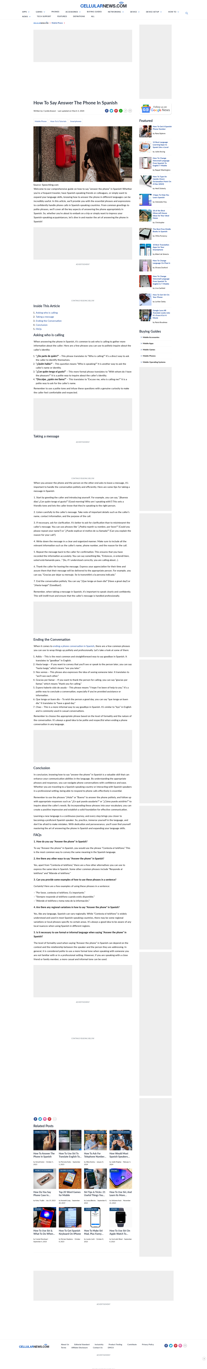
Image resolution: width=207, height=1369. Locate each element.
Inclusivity (99, 1345)
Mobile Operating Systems (154, 362)
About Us (65, 1345)
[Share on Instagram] (45, 1119)
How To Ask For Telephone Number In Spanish (94, 1156)
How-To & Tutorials (58, 121)
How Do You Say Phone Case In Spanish (42, 1195)
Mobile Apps (148, 343)
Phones (55, 12)
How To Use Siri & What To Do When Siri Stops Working (43, 1234)
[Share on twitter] (111, 111)
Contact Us (98, 1348)
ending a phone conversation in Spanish (73, 646)
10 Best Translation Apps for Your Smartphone (161, 247)
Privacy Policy (148, 1345)
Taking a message (45, 317)
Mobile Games (149, 350)
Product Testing (115, 1345)
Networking (114, 12)
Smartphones (75, 121)
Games (39, 12)
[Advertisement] (103, 1362)
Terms (63, 1348)
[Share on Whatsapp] (121, 111)
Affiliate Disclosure (79, 1348)
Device (133, 12)
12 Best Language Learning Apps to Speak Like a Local (160, 144)
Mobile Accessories (151, 337)
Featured (62, 16)
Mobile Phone (40, 121)
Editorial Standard (81, 1345)
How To (172, 12)
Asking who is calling (47, 313)
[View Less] (55, 1119)
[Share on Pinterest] (116, 111)
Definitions (79, 16)
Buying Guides (94, 12)
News (25, 16)
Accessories (72, 12)
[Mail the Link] (130, 111)
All (93, 16)
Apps (24, 12)
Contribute (132, 1345)
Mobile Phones (149, 356)
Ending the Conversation (49, 321)
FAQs (39, 329)
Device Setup (152, 12)
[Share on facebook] (107, 111)
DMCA (111, 1348)
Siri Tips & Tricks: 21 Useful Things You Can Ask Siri (94, 1195)
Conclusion (41, 325)
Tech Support (44, 16)
